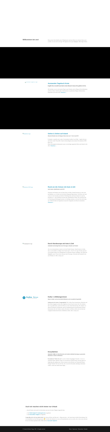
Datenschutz (80, 429)
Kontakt (85, 429)
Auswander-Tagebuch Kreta (58, 83)
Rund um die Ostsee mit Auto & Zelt (61, 187)
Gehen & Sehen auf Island (58, 133)
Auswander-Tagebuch (52, 420)
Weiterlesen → (53, 145)
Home (70, 429)
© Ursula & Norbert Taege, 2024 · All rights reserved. (34, 429)
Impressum (75, 429)
